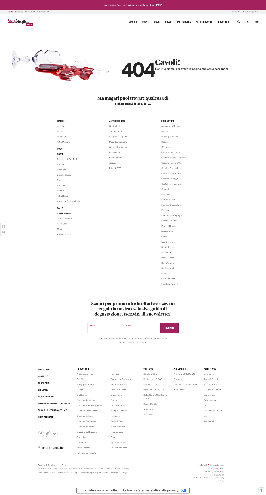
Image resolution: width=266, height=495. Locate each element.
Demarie (165, 194)
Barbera (61, 164)
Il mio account (251, 12)
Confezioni (114, 126)
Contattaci (44, 369)
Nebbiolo (61, 169)
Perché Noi (44, 383)
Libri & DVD (115, 168)
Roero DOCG (150, 403)
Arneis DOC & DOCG (184, 373)
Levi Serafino (168, 241)
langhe (18, 22)
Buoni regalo (115, 157)
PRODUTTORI (83, 368)
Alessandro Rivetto (171, 126)
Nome (92, 325)
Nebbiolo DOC (150, 384)
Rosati (145, 21)
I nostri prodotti (169, 283)
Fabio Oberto (168, 199)
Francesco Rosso (170, 220)
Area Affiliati (45, 416)
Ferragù (165, 210)
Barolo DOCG (150, 373)
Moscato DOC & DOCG (185, 384)
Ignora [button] (158, 4)
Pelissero (166, 252)
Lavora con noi (46, 396)
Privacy (65, 465)
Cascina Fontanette (171, 162)
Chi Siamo (43, 389)
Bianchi (133, 21)
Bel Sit (164, 131)
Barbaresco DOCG (152, 379)
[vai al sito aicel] (52, 450)
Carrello (43, 376)
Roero (60, 180)
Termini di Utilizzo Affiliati (52, 410)
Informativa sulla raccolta (98, 490)
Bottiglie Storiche (118, 141)
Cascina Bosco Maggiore (173, 157)
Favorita (61, 131)
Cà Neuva (166, 147)
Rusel (114, 437)
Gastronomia (184, 21)
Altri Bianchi (63, 141)
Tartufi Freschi (64, 218)
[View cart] (247, 21)
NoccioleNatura (169, 247)
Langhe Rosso (64, 174)
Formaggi (62, 223)
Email (128, 325)
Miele (59, 229)
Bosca (164, 141)
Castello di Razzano (171, 183)
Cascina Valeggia (169, 178)
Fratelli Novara (169, 226)
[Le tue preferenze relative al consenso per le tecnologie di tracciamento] (261, 490)
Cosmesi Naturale (118, 147)
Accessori (114, 162)
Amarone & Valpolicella (68, 201)
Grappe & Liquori (118, 136)
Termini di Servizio (109, 472)
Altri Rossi (62, 195)
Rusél (164, 273)
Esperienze (114, 152)
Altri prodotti (204, 21)
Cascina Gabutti (169, 168)
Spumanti (178, 379)
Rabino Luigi (167, 268)
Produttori (223, 21)
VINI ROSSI (148, 368)
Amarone (148, 409)
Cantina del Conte (170, 152)
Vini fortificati (116, 131)
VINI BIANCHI (180, 368)
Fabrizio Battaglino (171, 204)
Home (10, 12)
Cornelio (165, 189)
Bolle (168, 21)
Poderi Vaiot (167, 257)
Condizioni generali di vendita (54, 403)
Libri (206, 415)
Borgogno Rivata (169, 136)
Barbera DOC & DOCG (154, 389)
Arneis (60, 126)
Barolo (60, 190)
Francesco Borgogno (171, 215)
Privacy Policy (91, 472)
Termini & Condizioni (47, 465)
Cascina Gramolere (171, 173)
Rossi (157, 21)
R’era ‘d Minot (118, 426)
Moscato (61, 136)
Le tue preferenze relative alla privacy (150, 490)
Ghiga (164, 236)
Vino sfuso (209, 405)
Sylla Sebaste (168, 278)
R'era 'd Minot (168, 262)
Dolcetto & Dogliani (67, 159)
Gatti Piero (167, 231)
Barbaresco (63, 185)
